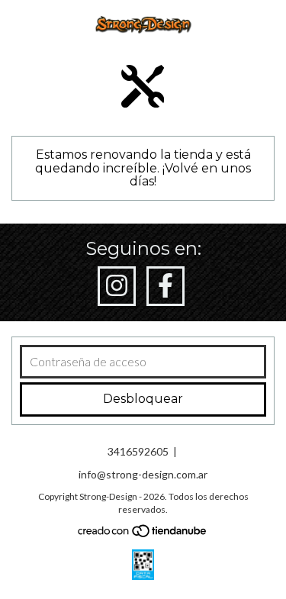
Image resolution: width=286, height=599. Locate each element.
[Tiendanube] (143, 533)
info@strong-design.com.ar (143, 474)
